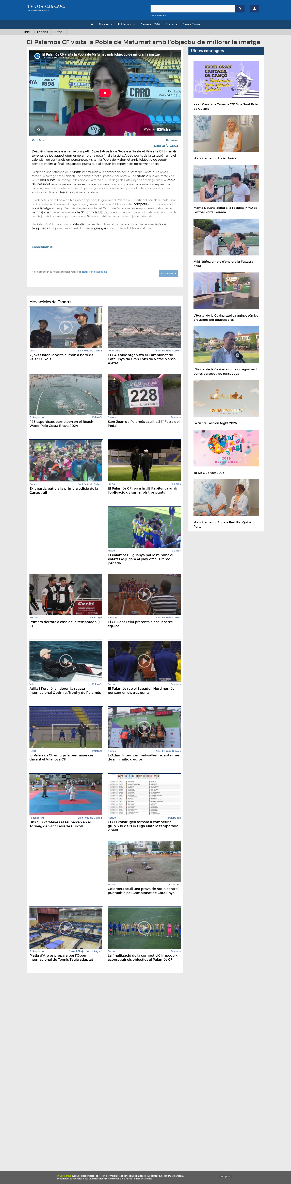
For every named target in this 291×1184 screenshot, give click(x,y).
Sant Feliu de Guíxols (90, 350)
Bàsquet (113, 617)
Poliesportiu (115, 350)
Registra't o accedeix (94, 271)
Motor (111, 884)
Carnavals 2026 (150, 24)
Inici (27, 32)
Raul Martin (40, 140)
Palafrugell (96, 617)
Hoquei (33, 617)
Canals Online (191, 24)
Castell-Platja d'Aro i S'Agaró (85, 951)
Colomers (175, 884)
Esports (42, 32)
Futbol (58, 32)
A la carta (171, 24)
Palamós (172, 140)
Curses (112, 417)
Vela (32, 350)
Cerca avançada (158, 15)
